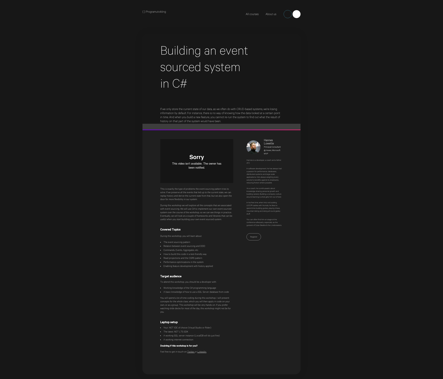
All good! (388, 27)
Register (253, 237)
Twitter (191, 352)
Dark (288, 14)
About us (271, 14)
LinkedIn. (202, 352)
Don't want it (403, 27)
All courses (252, 14)
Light (297, 14)
